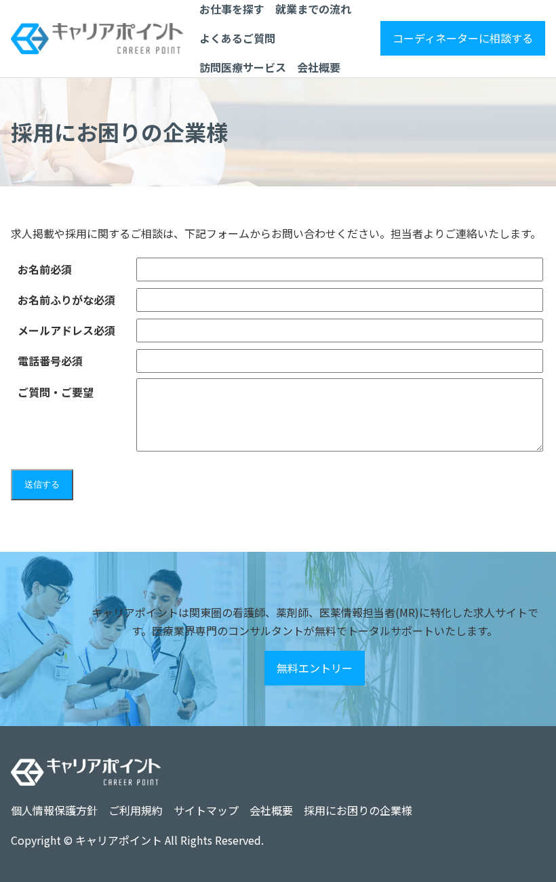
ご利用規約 (135, 810)
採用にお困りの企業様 (358, 810)
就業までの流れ (313, 9)
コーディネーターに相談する (463, 38)
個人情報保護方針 (54, 810)
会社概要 (318, 67)
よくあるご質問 (237, 38)
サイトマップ (206, 810)
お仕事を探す (231, 9)
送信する (42, 484)
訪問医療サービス (242, 67)
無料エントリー (315, 668)
